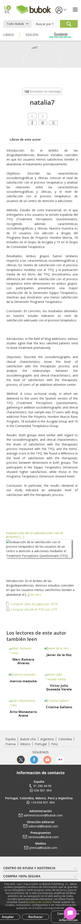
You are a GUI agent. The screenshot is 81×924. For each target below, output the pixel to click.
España (10, 739)
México (25, 744)
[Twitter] (53, 123)
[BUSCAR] (69, 24)
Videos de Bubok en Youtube (47, 760)
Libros (8, 35)
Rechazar (35, 917)
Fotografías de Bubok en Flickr (60, 760)
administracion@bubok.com (43, 815)
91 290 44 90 (42, 786)
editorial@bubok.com (43, 826)
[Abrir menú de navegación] (75, 10)
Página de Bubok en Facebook (34, 760)
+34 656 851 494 (42, 802)
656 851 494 (42, 790)
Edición (32, 35)
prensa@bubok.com (43, 848)
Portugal (41, 744)
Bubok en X (21, 760)
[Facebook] (32, 123)
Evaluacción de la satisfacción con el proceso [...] (34, 535)
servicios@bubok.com (43, 837)
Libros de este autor (25, 139)
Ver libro (35, 595)
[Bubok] (33, 9)
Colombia (65, 739)
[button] (61, 10)
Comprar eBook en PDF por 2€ (33, 609)
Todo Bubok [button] (15, 24)
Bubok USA (28, 739)
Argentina (47, 739)
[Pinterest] (42, 123)
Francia (10, 744)
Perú (54, 744)
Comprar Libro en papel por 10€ (34, 604)
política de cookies (39, 902)
